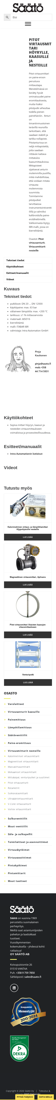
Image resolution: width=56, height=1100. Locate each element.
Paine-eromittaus (19, 743)
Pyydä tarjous (25, 1096)
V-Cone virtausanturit (19, 803)
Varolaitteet (16, 703)
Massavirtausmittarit (19, 766)
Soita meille (45, 1096)
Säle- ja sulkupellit (20, 834)
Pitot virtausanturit (18, 782)
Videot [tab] (10, 279)
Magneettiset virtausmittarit (23, 761)
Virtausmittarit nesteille (24, 750)
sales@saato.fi (32, 977)
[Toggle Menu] (28, 24)
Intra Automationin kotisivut (26, 453)
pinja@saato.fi (43, 363)
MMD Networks (32, 1094)
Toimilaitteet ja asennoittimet (28, 841)
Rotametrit (13, 788)
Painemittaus (17, 719)
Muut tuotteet (17, 881)
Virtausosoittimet (19, 857)
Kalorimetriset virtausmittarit (23, 756)
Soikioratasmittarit (18, 793)
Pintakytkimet (17, 865)
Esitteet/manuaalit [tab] (17, 272)
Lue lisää (28, 537)
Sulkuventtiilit (17, 818)
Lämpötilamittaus (19, 727)
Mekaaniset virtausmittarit (22, 772)
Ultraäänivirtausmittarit (20, 798)
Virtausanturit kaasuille (24, 711)
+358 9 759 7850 (25, 972)
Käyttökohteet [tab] (15, 266)
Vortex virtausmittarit (19, 809)
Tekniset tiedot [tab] (15, 260)
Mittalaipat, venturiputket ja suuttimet (29, 777)
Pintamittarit (17, 873)
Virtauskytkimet (19, 849)
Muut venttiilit (18, 826)
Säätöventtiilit (17, 735)
